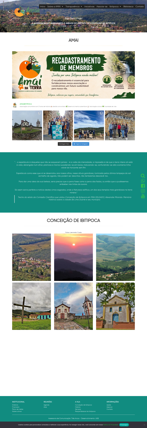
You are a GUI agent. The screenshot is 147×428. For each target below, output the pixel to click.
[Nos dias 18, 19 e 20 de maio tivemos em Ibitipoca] (58, 125)
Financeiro (15, 407)
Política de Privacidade (110, 425)
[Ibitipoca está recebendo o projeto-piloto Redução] (120, 125)
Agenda (46, 405)
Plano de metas (17, 409)
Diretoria (15, 405)
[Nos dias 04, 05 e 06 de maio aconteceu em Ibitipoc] (89, 125)
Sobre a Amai (17, 411)
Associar (109, 407)
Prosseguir (124, 425)
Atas (45, 407)
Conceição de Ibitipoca (83, 405)
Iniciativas (89, 6)
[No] (144, 425)
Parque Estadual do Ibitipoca (85, 411)
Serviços (78, 409)
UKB (97, 418)
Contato (139, 6)
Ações (109, 405)
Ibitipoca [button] (114, 6)
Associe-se (102, 6)
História (77, 407)
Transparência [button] (73, 6)
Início (42, 6)
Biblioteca (128, 6)
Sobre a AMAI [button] (54, 6)
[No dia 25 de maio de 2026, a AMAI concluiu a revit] (27, 125)
